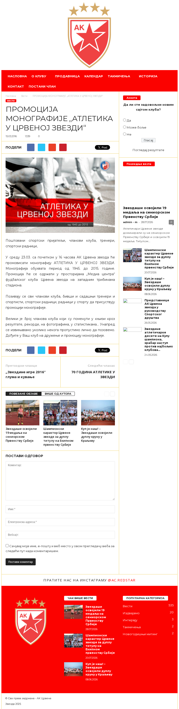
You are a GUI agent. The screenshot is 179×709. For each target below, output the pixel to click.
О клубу (38, 76)
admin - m (130, 222)
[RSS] (38, 658)
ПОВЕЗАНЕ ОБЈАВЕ (23, 393)
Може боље (136, 127)
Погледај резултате (148, 150)
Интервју (130, 620)
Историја (148, 76)
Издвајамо (131, 613)
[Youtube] (47, 658)
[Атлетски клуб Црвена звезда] (89, 35)
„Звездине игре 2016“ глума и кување (26, 374)
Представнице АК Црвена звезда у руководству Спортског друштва (157, 309)
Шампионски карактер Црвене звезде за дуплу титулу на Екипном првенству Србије (58, 437)
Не (129, 134)
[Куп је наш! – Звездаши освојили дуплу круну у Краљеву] (98, 412)
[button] (170, 81)
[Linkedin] (28, 658)
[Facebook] (10, 658)
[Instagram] (19, 658)
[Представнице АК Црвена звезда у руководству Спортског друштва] (132, 305)
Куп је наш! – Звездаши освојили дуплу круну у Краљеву (96, 435)
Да (129, 120)
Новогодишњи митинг (140, 634)
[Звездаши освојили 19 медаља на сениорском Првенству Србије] (22, 412)
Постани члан (42, 86)
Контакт (16, 86)
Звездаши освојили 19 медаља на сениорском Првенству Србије (21, 435)
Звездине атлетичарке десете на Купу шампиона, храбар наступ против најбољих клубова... (159, 339)
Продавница (67, 76)
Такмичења (119, 76)
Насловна (17, 76)
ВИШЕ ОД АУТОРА (58, 393)
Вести (11, 100)
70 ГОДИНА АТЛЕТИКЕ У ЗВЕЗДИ (93, 374)
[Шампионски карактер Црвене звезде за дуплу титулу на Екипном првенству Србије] (60, 412)
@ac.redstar (122, 580)
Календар (93, 76)
